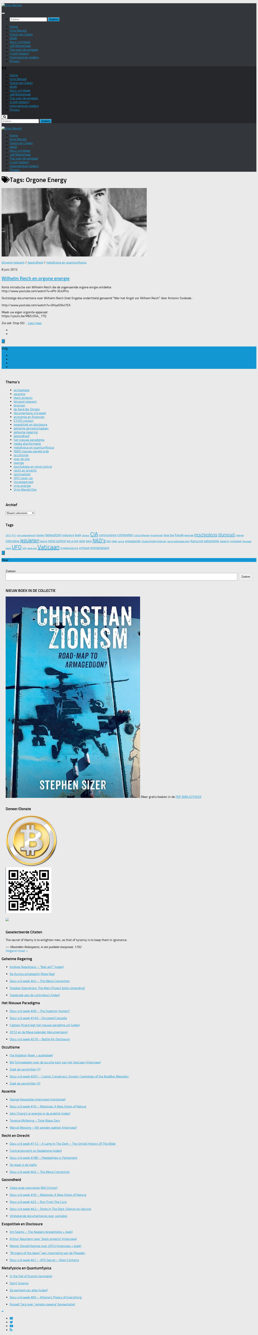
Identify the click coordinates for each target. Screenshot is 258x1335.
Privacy (15, 61)
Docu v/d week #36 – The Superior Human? (40, 1011)
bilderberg (68, 535)
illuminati (226, 534)
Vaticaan (48, 547)
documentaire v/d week (30, 413)
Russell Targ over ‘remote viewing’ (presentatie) (42, 1304)
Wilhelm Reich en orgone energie (36, 278)
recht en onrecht (25, 470)
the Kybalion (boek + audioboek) (31, 1055)
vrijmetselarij (99, 548)
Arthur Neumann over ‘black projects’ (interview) (43, 1239)
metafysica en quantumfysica (66, 262)
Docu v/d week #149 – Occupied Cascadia (38, 1018)
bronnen (19, 405)
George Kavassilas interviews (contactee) (38, 1099)
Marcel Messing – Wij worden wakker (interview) (43, 1127)
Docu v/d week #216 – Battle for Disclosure (40, 1039)
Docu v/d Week (20, 42)
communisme (108, 535)
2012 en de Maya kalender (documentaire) (39, 1032)
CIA (94, 534)
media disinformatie (27, 444)
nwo (114, 541)
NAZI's (99, 540)
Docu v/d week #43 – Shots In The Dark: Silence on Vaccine (50, 1209)
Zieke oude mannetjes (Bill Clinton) (33, 1188)
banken (40, 535)
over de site (22, 459)
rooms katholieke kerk (178, 541)
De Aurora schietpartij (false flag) (32, 974)
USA (24, 548)
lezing (43, 541)
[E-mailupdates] (11, 355)
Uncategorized (23, 482)
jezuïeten (29, 540)
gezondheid (35, 262)
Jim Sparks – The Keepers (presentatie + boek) (41, 1232)
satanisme (211, 541)
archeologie (21, 390)
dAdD (13, 38)
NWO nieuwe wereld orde (31, 451)
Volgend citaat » (17, 951)
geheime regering (26, 432)
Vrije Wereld (18, 30)
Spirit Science (19, 1283)
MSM (82, 541)
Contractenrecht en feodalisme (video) (36, 1151)
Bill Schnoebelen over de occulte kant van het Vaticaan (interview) (55, 1062)
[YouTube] (11, 363)
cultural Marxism (142, 535)
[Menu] (3, 13)
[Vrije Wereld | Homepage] (12, 5)
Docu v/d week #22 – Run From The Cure (38, 1202)
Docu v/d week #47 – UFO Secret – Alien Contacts (44, 1260)
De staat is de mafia (23, 1165)
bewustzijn (53, 535)
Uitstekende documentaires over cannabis (38, 1216)
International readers (24, 57)
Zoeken (11, 571)
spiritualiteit (22, 474)
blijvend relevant (13, 262)
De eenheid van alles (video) (29, 1290)
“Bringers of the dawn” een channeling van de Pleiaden (47, 1253)
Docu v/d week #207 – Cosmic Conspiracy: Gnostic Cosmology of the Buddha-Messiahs (69, 1076)
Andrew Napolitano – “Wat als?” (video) (36, 967)
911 (14, 535)
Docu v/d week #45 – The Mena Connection (40, 981)
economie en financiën (29, 417)
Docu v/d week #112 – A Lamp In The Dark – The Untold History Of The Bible (62, 1144)
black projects (23, 398)
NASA (89, 541)
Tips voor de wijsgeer (24, 50)
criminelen (125, 535)
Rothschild (196, 541)
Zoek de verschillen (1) (25, 1069)
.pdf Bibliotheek (20, 46)
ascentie (19, 394)
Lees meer (35, 323)
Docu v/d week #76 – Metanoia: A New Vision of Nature (48, 1106)
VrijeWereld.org (69, 548)
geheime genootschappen (31, 428)
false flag (169, 535)
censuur (85, 535)
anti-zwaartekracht (26, 535)
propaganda (132, 541)
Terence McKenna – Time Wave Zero (35, 1120)
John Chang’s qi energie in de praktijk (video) (40, 1113)
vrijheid (84, 548)
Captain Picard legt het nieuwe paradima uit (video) (45, 1025)
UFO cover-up (23, 478)
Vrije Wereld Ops (25, 489)
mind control (57, 541)
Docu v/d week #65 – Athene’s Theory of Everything (46, 1297)
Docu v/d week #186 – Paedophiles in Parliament (43, 1158)
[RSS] (11, 367)
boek (78, 535)
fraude (179, 535)
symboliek (235, 541)
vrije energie (22, 486)
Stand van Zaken (21, 34)
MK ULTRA (72, 541)
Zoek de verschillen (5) (25, 1083)
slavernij (224, 541)
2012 (8, 535)
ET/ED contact (23, 421)
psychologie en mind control (33, 466)
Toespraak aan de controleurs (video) (35, 995)
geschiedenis (205, 534)
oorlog (121, 541)
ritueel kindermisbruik (153, 541)
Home (14, 27)
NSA (108, 541)
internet (240, 535)
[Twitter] (11, 359)
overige (19, 463)
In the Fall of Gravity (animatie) (31, 1276)
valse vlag (32, 548)
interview (12, 541)
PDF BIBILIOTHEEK (188, 797)
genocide (188, 535)
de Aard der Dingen (27, 409)
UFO (17, 547)
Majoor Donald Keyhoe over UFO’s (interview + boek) (45, 1246)
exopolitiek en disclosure (30, 424)
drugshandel (157, 535)
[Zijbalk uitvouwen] (3, 341)
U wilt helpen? (19, 53)
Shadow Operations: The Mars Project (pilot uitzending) (47, 988)
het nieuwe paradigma (29, 440)
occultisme (21, 455)
